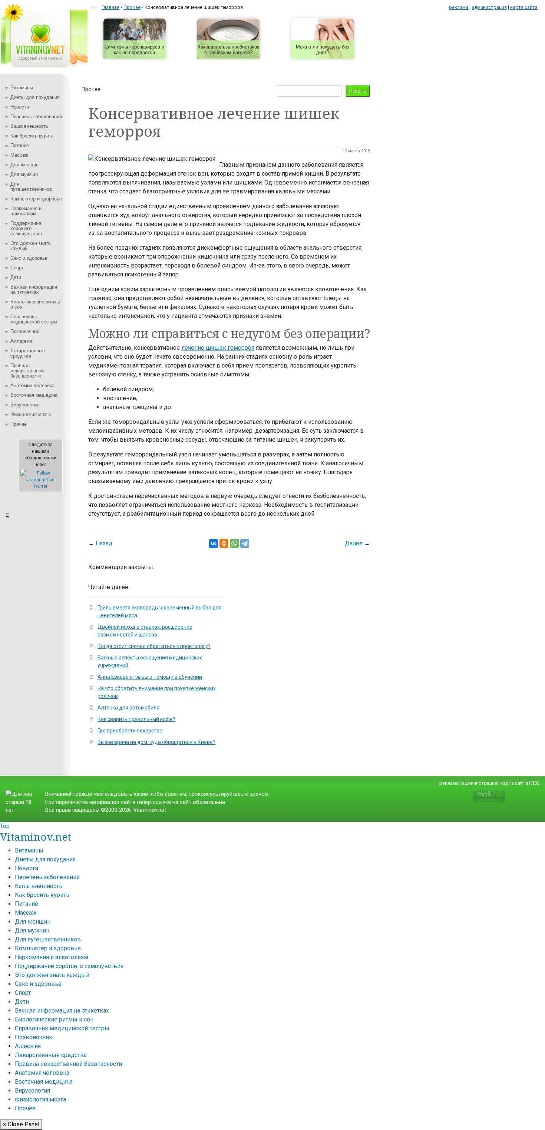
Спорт (17, 267)
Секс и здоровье (28, 258)
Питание (19, 145)
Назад (104, 543)
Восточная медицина (33, 395)
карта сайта (524, 7)
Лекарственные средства (27, 353)
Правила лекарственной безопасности (27, 371)
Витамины (21, 87)
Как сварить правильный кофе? (136, 719)
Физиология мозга (30, 414)
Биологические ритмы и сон (35, 304)
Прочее (18, 424)
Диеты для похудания (35, 97)
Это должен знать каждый (30, 245)
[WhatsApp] (234, 543)
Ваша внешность (29, 126)
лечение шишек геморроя (217, 347)
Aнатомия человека (32, 385)
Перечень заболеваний (36, 116)
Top (5, 826)
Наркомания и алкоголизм (26, 211)
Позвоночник (24, 331)
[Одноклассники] (223, 543)
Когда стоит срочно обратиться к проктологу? (154, 646)
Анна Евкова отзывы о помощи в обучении (150, 677)
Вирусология (24, 405)
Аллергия (21, 341)
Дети (15, 277)
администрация (489, 7)
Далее (354, 543)
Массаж (19, 155)
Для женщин (24, 164)
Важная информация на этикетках (33, 289)
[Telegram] (244, 543)
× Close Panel (21, 1124)
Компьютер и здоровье (36, 199)
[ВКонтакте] (213, 543)
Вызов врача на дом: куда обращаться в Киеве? (156, 742)
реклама (458, 7)
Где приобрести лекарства (130, 731)
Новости (19, 107)
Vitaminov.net (35, 837)
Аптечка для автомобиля (128, 708)
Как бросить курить (32, 136)
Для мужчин (24, 174)
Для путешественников (31, 186)
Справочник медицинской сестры (33, 319)
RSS (535, 783)
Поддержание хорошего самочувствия (26, 228)
